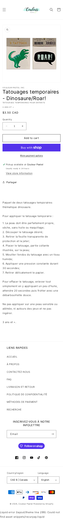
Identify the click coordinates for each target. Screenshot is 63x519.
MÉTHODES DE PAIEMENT (22, 401)
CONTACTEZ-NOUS (18, 371)
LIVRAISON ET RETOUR (21, 386)
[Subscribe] (52, 434)
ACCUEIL (12, 356)
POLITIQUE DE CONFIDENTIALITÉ (27, 394)
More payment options (31, 155)
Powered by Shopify (43, 504)
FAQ (9, 379)
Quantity (7, 119)
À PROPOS (13, 364)
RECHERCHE (14, 409)
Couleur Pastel (25, 504)
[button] (4, 9)
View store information (19, 173)
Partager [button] (11, 182)
